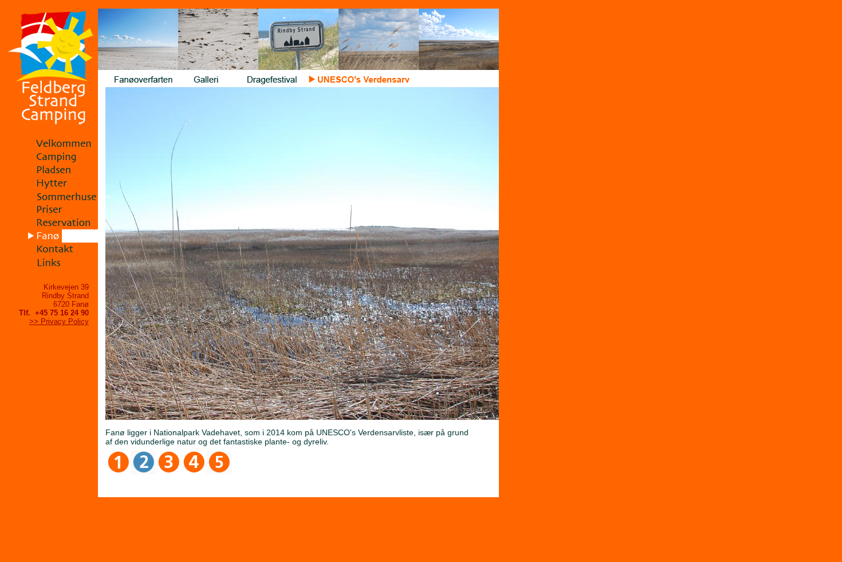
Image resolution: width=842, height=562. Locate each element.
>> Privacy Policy (59, 321)
